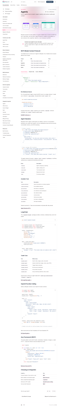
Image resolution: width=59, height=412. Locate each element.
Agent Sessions (46, 377)
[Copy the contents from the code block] (55, 76)
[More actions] (56, 12)
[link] (39, 44)
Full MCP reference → (26, 115)
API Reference (24, 5)
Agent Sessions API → (26, 208)
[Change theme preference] (55, 2)
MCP (44, 375)
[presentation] (39, 135)
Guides (18, 5)
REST (44, 383)
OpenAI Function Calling (48, 381)
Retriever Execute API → (26, 366)
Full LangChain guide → (26, 280)
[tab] (24, 71)
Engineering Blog (8, 11)
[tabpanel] (39, 82)
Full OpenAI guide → (25, 333)
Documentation (6, 5)
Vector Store (12, 5)
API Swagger (7, 13)
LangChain (45, 379)
